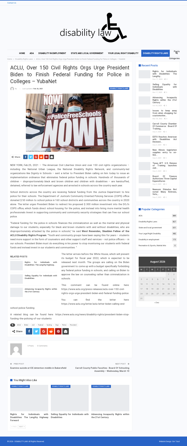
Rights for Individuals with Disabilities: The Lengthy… (165, 73)
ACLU (19, 325)
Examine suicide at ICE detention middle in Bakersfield (38, 368)
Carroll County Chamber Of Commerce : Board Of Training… (165, 126)
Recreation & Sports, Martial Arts (152, 245)
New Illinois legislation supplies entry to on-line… (165, 152)
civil (33, 325)
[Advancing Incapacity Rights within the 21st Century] (16, 292)
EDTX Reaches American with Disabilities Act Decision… (165, 139)
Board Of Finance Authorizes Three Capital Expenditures (165, 178)
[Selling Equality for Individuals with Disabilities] (16, 279)
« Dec (156, 302)
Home (22, 53)
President (73, 325)
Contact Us (11, 3)
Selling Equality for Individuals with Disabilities (165, 87)
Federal (40, 325)
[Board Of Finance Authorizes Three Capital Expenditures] (144, 179)
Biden (26, 325)
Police (64, 325)
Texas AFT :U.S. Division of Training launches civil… (165, 165)
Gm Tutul (176, 441)
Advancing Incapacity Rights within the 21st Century (165, 100)
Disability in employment (52, 53)
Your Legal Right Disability (123, 53)
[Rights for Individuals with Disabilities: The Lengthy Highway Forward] (16, 265)
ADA (32, 53)
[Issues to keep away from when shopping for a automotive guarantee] (144, 113)
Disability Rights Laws (155, 53)
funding (49, 325)
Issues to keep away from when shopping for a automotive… (165, 113)
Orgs (57, 325)
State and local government (87, 53)
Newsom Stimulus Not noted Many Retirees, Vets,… (165, 191)
